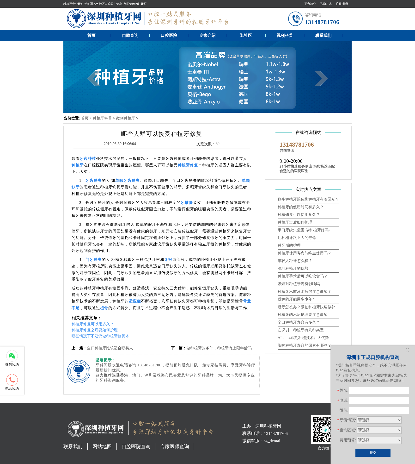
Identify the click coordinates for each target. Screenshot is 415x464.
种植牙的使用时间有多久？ (301, 207)
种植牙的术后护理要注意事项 (303, 315)
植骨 (104, 308)
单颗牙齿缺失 (127, 180)
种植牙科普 (102, 118)
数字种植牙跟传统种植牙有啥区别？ (308, 199)
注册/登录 (342, 4)
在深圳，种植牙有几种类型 (301, 330)
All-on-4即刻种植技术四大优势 (303, 338)
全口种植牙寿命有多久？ (299, 322)
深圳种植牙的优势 (293, 268)
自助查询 (130, 35)
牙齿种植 (88, 159)
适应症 (135, 301)
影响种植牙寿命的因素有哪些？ (304, 345)
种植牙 (78, 165)
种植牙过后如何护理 (295, 222)
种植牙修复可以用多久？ (93, 324)
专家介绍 (207, 35)
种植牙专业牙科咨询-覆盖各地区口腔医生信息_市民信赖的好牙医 (104, 4)
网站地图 (102, 446)
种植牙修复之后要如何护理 (95, 330)
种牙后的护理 (289, 245)
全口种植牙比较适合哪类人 (110, 348)
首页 (91, 35)
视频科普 (285, 35)
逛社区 (246, 35)
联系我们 (323, 35)
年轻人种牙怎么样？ (295, 261)
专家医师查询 (174, 446)
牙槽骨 (187, 203)
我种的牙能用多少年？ (297, 299)
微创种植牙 (125, 118)
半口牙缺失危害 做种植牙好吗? (304, 230)
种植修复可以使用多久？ (299, 215)
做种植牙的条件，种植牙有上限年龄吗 (219, 348)
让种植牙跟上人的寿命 (297, 238)
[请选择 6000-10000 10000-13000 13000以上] (379, 440)
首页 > (87, 118)
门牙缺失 (93, 259)
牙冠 (168, 259)
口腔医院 (169, 35)
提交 (373, 452)
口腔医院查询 (136, 446)
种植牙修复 (188, 165)
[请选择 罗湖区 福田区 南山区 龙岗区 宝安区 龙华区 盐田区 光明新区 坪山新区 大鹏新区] (379, 430)
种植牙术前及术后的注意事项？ (304, 291)
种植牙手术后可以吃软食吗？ (303, 276)
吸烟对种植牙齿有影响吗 (299, 284)
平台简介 (310, 4)
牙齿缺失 (93, 180)
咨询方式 (326, 4)
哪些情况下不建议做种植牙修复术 (100, 336)
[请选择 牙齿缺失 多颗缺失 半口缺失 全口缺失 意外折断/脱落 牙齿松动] (379, 420)
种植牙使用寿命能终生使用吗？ (304, 253)
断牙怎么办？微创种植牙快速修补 (306, 307)
